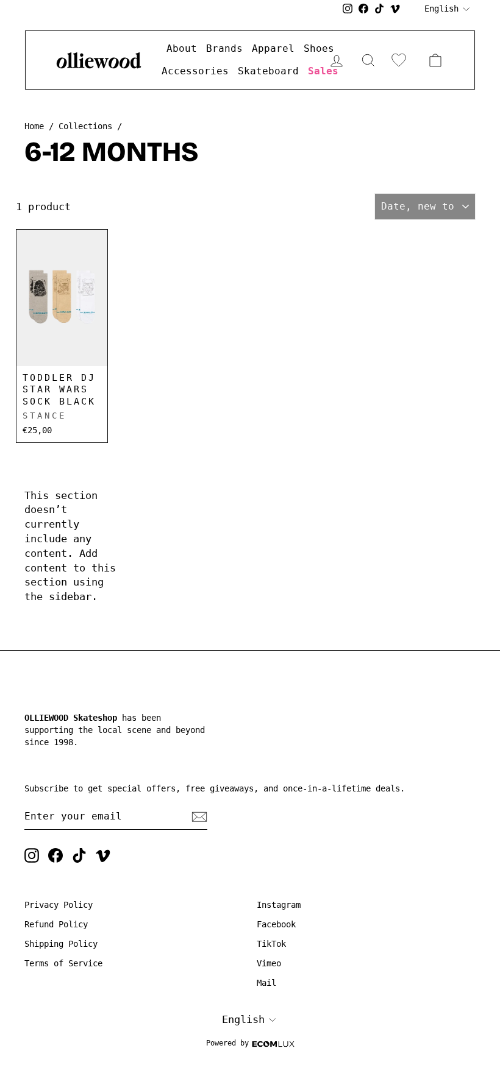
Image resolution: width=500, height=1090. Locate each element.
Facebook (276, 924)
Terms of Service (63, 963)
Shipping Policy (61, 944)
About (181, 48)
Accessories (195, 71)
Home (34, 126)
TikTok (271, 944)
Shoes (319, 48)
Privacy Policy (58, 905)
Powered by (227, 1043)
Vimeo (269, 963)
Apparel (273, 48)
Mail (266, 983)
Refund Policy (56, 924)
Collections (85, 126)
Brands (224, 48)
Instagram (279, 905)
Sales (323, 71)
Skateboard (268, 71)
